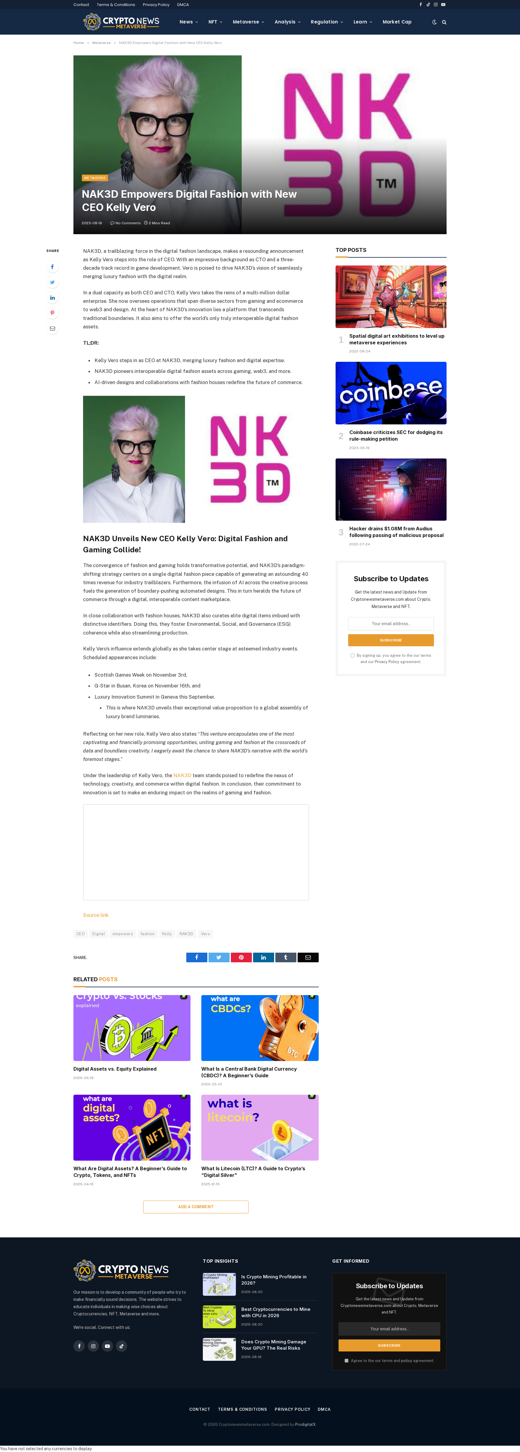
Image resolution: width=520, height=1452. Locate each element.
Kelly (167, 934)
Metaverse (246, 22)
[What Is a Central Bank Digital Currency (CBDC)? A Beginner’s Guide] (259, 1028)
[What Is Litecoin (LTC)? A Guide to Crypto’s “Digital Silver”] (259, 1128)
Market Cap (397, 22)
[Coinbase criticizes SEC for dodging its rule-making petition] (391, 393)
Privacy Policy (156, 5)
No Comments (128, 223)
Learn (360, 22)
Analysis (285, 22)
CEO (80, 934)
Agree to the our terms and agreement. (392, 1360)
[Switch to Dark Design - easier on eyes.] (434, 22)
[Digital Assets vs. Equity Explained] (131, 1028)
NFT (213, 22)
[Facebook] (52, 267)
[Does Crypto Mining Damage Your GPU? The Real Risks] (219, 1349)
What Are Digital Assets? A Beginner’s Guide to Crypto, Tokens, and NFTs (130, 1171)
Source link (96, 915)
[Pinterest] (52, 313)
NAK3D (182, 775)
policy (406, 1360)
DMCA (183, 5)
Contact (81, 5)
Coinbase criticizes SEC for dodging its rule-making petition (396, 435)
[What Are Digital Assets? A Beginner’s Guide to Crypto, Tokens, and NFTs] (131, 1128)
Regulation (324, 22)
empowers (123, 934)
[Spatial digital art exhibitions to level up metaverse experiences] (391, 296)
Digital (98, 934)
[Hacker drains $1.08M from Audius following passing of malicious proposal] (391, 489)
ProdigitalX (305, 1424)
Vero (205, 934)
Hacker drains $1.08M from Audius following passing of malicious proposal (396, 532)
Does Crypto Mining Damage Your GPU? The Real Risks (273, 1345)
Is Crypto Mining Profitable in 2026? (274, 1280)
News (186, 22)
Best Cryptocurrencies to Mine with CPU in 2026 (276, 1312)
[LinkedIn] (52, 297)
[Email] (52, 328)
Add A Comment (196, 1207)
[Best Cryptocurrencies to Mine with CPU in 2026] (219, 1316)
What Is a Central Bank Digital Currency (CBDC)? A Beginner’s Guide (249, 1072)
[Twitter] (52, 282)
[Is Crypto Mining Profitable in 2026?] (219, 1284)
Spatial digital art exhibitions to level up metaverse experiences (396, 339)
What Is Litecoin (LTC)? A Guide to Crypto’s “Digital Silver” (253, 1171)
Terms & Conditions (116, 5)
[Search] (444, 22)
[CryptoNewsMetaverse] (121, 22)
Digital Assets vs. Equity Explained (114, 1069)
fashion (148, 934)
